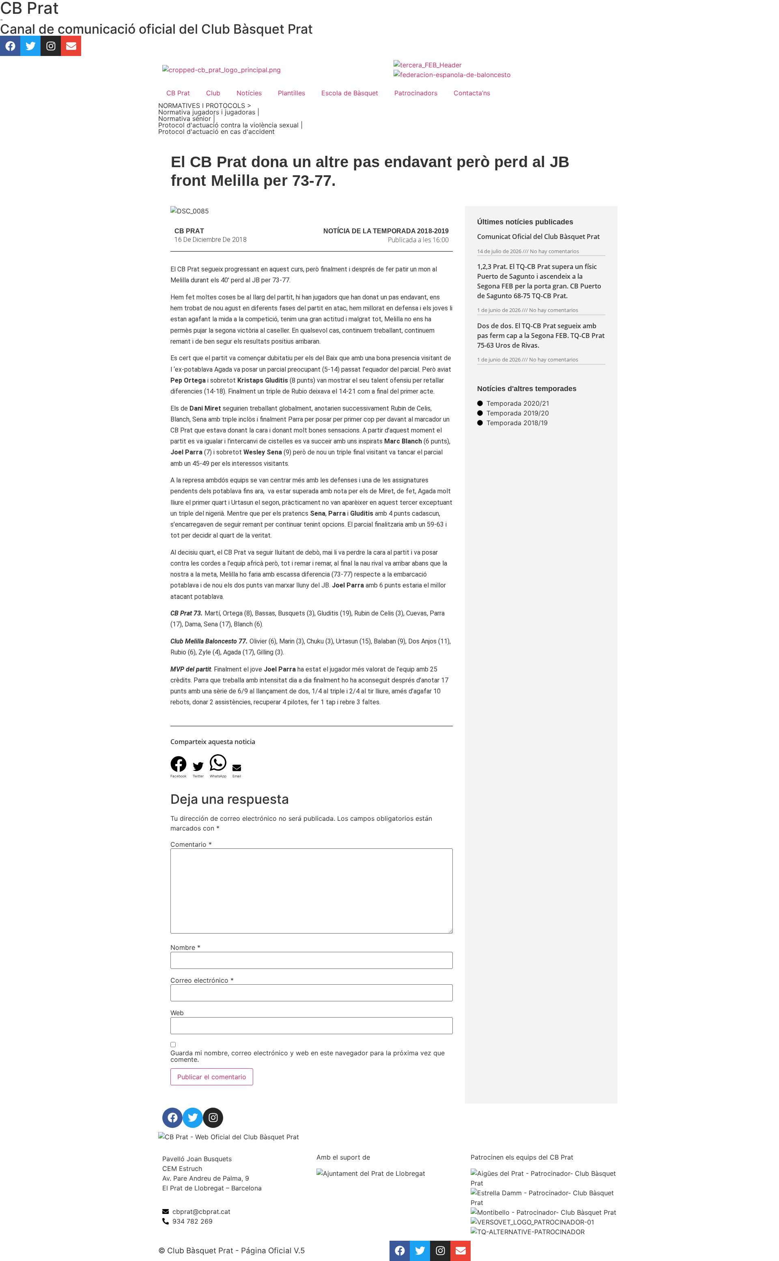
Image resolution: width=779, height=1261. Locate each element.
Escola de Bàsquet (349, 93)
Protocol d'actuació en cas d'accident (216, 131)
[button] (178, 764)
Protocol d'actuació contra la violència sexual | (230, 125)
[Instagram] (51, 46)
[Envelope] (71, 46)
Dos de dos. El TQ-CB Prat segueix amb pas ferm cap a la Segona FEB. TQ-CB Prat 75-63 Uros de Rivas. (541, 335)
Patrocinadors (415, 93)
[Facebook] (10, 46)
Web (177, 1012)
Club (213, 93)
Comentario (191, 844)
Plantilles (291, 93)
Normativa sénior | (186, 118)
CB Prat (178, 93)
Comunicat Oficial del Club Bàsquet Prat (538, 236)
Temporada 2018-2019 (411, 231)
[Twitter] (30, 46)
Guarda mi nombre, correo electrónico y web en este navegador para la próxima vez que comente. (307, 1056)
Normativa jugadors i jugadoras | (208, 112)
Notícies (249, 93)
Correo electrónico (202, 980)
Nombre (185, 947)
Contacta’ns (472, 93)
